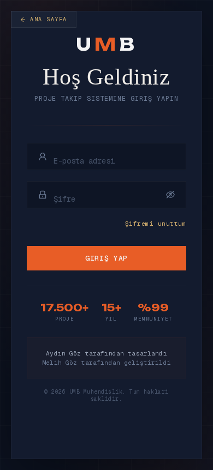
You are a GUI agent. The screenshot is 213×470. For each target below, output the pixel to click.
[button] (170, 194)
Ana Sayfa (48, 19)
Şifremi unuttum (155, 223)
